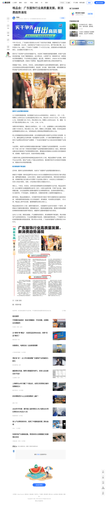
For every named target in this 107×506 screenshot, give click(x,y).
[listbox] (39, 378)
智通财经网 (15, 415)
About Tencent (21, 494)
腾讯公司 (37, 501)
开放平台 (36, 494)
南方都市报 (15, 365)
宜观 (13, 403)
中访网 (14, 326)
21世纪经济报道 (16, 352)
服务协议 (27, 494)
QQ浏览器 (56, 494)
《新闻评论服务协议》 (33, 446)
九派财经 (14, 377)
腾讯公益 (50, 494)
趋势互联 (14, 339)
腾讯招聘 (46, 494)
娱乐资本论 (15, 390)
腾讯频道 (61, 494)
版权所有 (41, 501)
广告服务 (41, 494)
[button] (90, 14)
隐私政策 (31, 494)
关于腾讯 (15, 494)
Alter (13, 428)
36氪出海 (14, 441)
